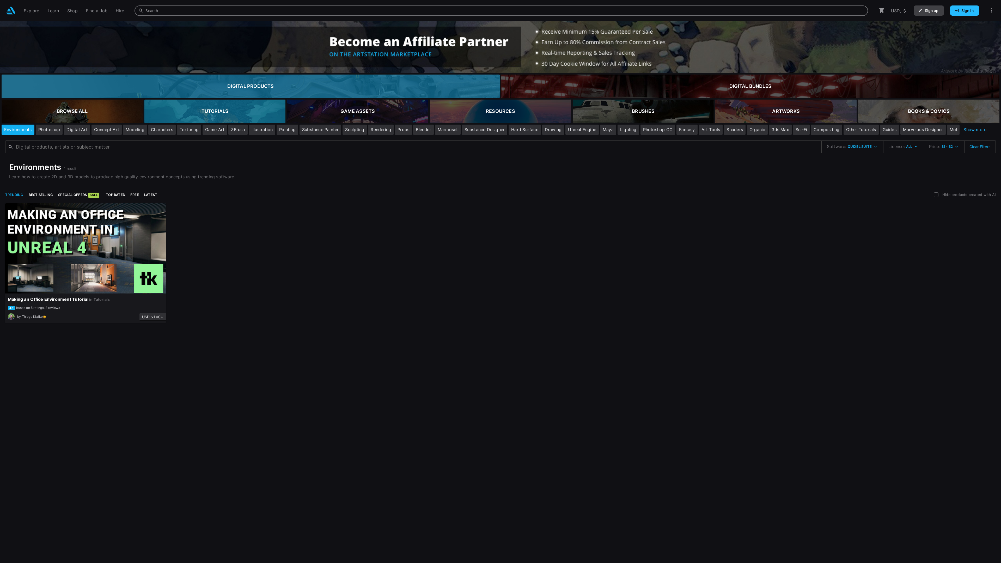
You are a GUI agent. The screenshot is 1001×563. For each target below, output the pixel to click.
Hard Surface (524, 129)
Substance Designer (485, 129)
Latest (150, 195)
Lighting (628, 129)
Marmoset (448, 129)
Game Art (215, 129)
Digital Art (76, 129)
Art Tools (710, 129)
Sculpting (354, 129)
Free (134, 195)
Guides (889, 129)
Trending (14, 195)
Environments (18, 129)
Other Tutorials (861, 129)
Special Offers (78, 195)
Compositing (826, 129)
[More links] (991, 10)
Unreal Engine (582, 129)
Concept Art (106, 129)
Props (403, 129)
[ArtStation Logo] (10, 11)
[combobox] (501, 10)
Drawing (553, 129)
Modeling (135, 129)
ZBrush (238, 129)
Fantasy (687, 129)
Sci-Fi (801, 129)
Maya (608, 129)
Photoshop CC (658, 129)
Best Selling (41, 195)
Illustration (262, 129)
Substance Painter (320, 129)
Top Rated (115, 195)
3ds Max (780, 129)
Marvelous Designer (923, 129)
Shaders (735, 129)
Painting (287, 129)
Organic (757, 129)
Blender (423, 129)
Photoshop (49, 129)
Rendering (381, 129)
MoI (953, 129)
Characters (162, 129)
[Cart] (881, 10)
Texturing (189, 129)
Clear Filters (979, 146)
